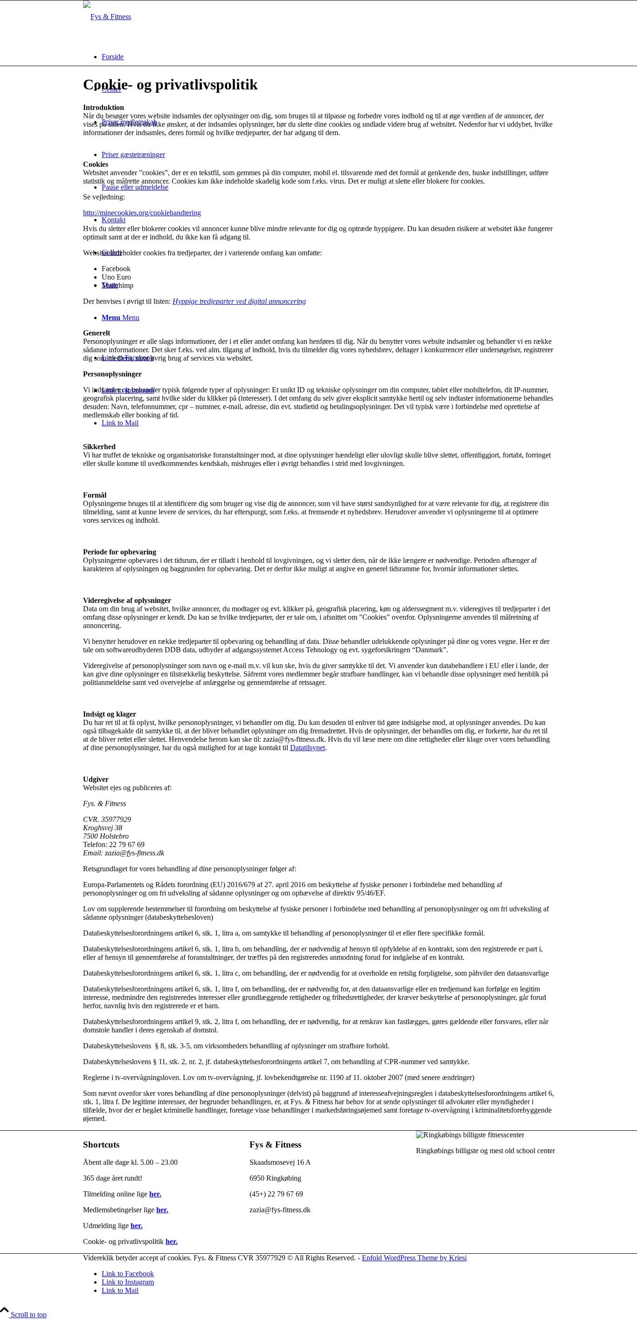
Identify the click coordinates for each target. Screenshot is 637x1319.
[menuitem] (328, 57)
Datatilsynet (307, 748)
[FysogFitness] (107, 17)
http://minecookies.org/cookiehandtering (142, 213)
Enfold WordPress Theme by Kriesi (414, 1258)
